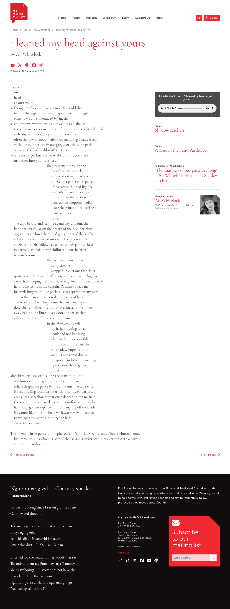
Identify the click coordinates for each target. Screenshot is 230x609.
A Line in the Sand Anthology (182, 150)
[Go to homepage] (19, 13)
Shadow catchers (169, 130)
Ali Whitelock (42, 29)
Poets (26, 29)
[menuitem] (62, 18)
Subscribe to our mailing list (186, 539)
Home (14, 29)
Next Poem (209, 454)
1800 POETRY (133, 547)
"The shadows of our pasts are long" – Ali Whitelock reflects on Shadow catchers (186, 175)
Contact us (123, 552)
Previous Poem (23, 454)
